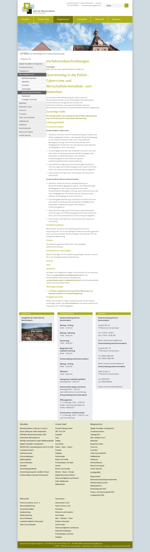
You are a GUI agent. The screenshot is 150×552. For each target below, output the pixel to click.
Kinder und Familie (61, 459)
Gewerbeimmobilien (27, 509)
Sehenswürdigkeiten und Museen (67, 478)
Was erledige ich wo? (40, 54)
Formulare (94, 450)
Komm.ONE (125, 546)
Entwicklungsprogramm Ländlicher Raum (34, 472)
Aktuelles (26, 19)
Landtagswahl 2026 (97, 495)
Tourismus (116, 19)
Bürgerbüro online (96, 444)
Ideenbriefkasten (96, 462)
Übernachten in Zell (62, 503)
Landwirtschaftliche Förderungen (31, 521)
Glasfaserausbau (26, 453)
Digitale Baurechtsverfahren (65, 475)
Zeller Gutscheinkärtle (98, 453)
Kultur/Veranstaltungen (63, 531)
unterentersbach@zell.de (75, 405)
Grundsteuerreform (27, 450)
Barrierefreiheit (87, 3)
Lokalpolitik (82, 19)
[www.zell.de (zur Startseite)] (38, 13)
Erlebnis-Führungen (62, 521)
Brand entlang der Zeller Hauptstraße (33, 431)
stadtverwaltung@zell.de (91, 5)
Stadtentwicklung (26, 515)
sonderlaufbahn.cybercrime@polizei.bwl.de (63, 280)
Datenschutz (97, 546)
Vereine (57, 466)
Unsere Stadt (43, 19)
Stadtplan (58, 453)
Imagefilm (58, 434)
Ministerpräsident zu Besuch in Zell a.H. (34, 428)
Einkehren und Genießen (64, 512)
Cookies (107, 546)
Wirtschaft (99, 19)
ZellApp (57, 441)
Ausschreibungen (26, 462)
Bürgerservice (63, 19)
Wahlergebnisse (96, 486)
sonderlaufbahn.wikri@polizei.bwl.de (67, 275)
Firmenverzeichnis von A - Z (30, 503)
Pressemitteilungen (26, 456)
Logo (57, 437)
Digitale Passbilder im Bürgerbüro (32, 444)
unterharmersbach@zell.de (113, 363)
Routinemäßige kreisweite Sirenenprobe (34, 475)
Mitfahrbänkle (60, 484)
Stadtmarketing (25, 512)
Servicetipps (59, 515)
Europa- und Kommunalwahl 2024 (102, 492)
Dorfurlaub (59, 509)
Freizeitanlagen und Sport (64, 462)
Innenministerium (72, 303)
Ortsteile (58, 450)
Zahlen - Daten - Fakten (63, 447)
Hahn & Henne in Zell (62, 506)
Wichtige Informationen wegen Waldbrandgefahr (37, 441)
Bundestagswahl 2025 (98, 489)
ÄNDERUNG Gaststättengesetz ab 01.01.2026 (36, 447)
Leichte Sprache (73, 3)
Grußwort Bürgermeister (64, 428)
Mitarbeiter (94, 441)
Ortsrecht (93, 447)
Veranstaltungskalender (28, 469)
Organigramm (95, 434)
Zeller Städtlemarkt (62, 481)
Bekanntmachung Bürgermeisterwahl (103, 479)
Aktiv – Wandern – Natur (64, 518)
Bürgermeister (95, 476)
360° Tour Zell (60, 431)
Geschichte (59, 444)
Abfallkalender (95, 456)
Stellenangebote (25, 459)
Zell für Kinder (60, 524)
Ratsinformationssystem (99, 483)
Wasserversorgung (97, 466)
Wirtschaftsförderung (27, 506)
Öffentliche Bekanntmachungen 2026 (33, 434)
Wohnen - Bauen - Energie (64, 472)
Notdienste (94, 459)
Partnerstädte (60, 456)
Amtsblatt (23, 466)
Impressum (86, 546)
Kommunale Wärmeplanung (29, 437)
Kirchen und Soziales (62, 469)
